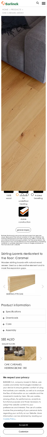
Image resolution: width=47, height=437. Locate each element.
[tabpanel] (23, 103)
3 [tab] (27, 194)
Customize (23, 432)
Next (43, 287)
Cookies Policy (9, 419)
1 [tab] (17, 194)
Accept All (23, 425)
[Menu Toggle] (44, 3)
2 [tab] (22, 194)
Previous (4, 287)
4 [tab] (32, 194)
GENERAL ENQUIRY (23, 230)
